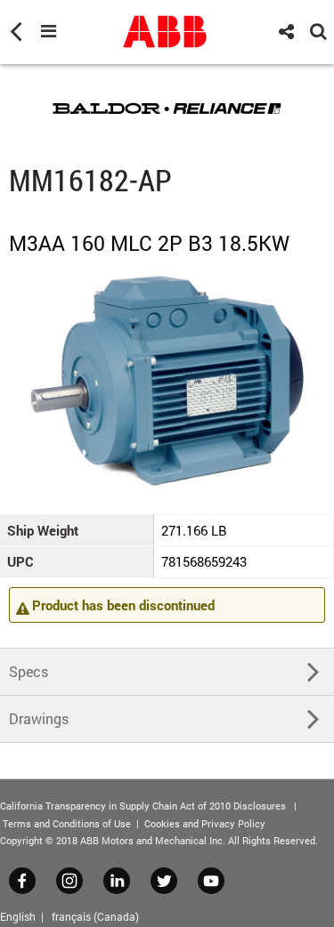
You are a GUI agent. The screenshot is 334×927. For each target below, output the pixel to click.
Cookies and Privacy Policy (204, 823)
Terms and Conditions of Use (67, 823)
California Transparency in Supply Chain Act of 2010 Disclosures (143, 805)
